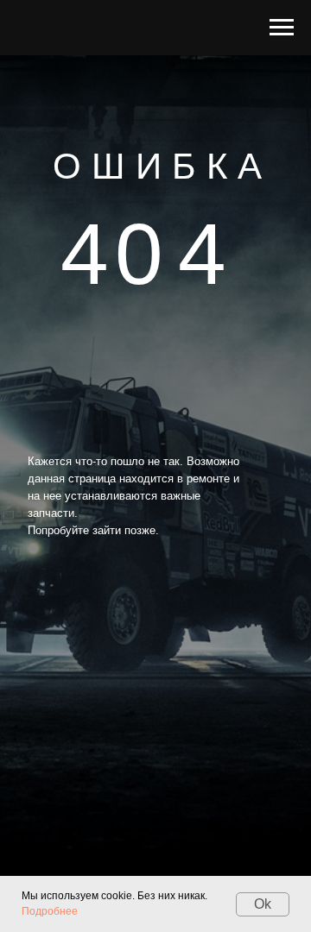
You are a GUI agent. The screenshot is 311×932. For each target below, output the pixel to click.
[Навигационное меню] (282, 27)
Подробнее (50, 911)
